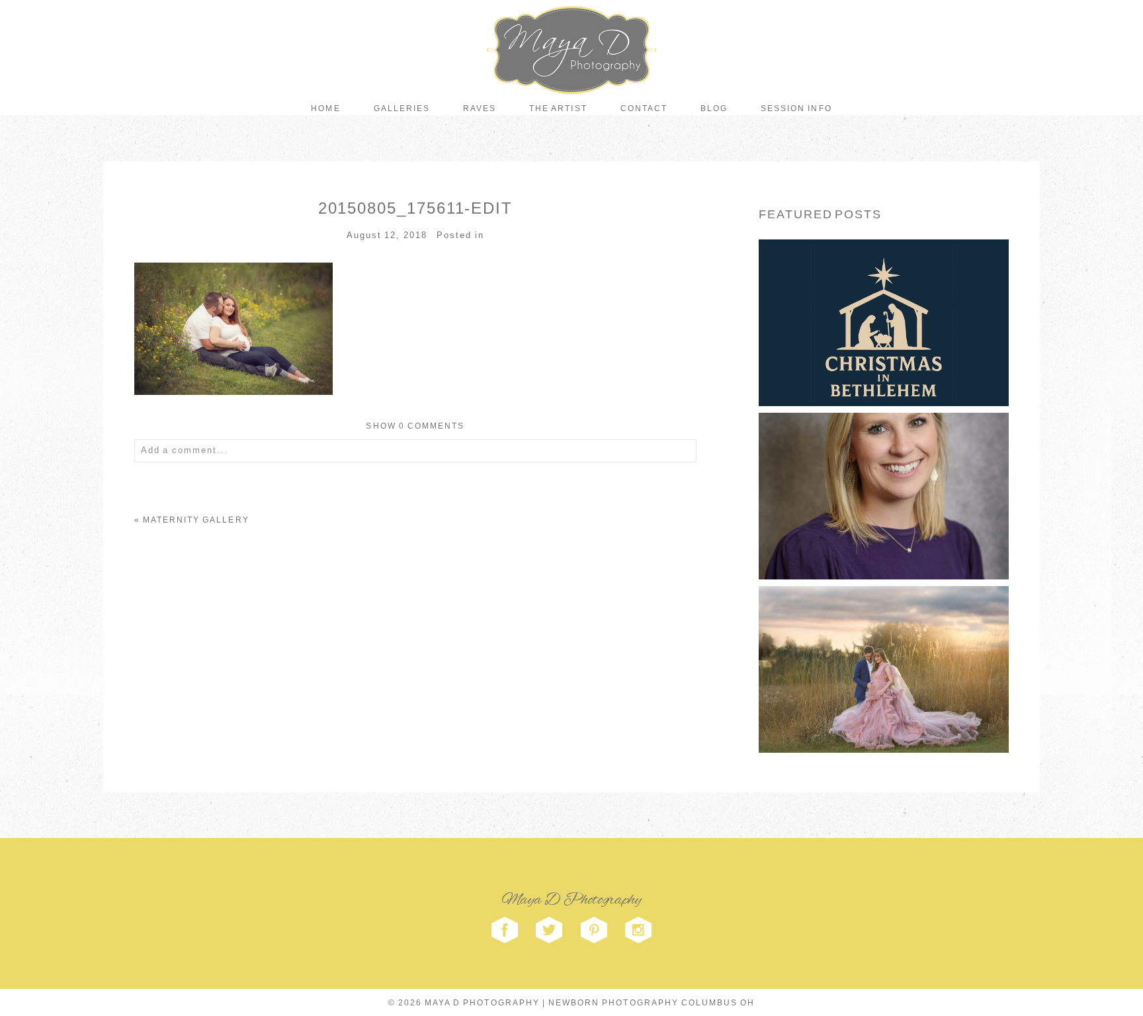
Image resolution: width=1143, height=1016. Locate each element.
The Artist (558, 108)
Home (325, 108)
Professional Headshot (882, 472)
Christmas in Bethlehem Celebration (883, 299)
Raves (479, 108)
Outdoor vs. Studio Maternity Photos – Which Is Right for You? (883, 645)
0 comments (415, 426)
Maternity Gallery (196, 520)
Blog (714, 108)
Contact (643, 108)
